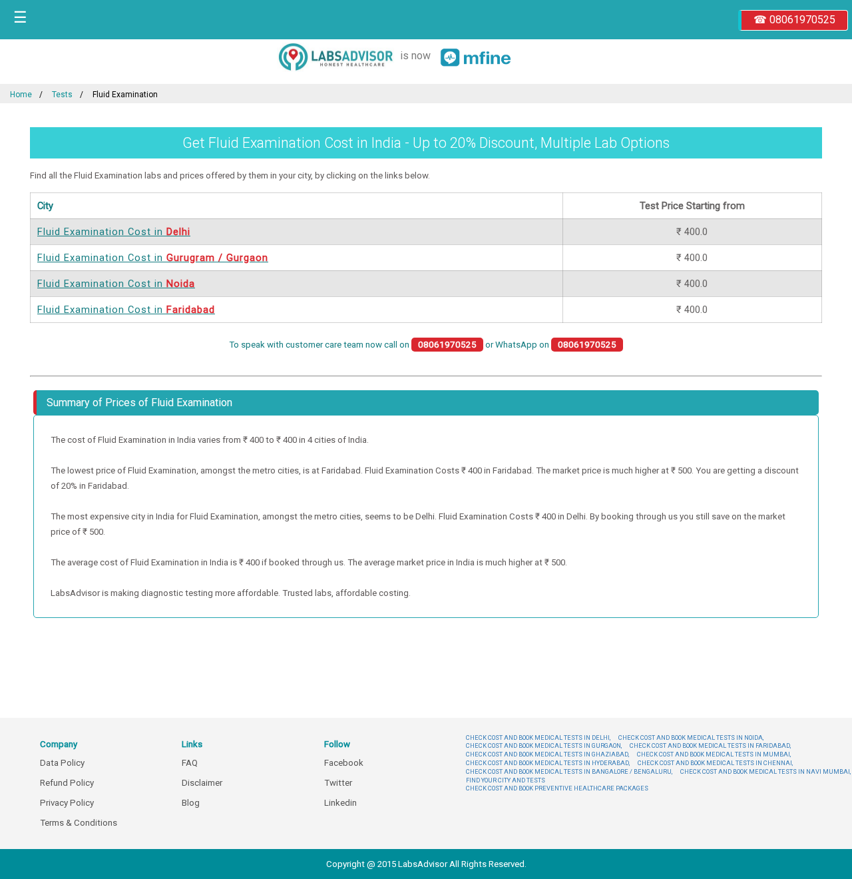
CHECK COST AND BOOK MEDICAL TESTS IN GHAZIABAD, (547, 754)
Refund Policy (67, 783)
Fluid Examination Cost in (113, 232)
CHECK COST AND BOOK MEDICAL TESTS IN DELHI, (538, 737)
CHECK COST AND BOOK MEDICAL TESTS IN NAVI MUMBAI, (765, 771)
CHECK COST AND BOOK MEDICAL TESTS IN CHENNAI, (715, 762)
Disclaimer (202, 783)
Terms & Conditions (78, 823)
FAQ (190, 763)
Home (21, 94)
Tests (62, 94)
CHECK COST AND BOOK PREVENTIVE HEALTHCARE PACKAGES (557, 788)
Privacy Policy (67, 803)
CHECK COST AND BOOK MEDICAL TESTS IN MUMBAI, (714, 754)
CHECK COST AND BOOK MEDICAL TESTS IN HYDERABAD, (548, 762)
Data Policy (62, 763)
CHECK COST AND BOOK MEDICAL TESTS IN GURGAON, (544, 745)
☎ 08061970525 (794, 19)
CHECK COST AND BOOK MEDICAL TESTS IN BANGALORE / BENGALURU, (569, 771)
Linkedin (340, 803)
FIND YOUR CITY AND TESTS (505, 780)
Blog (191, 803)
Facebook (343, 763)
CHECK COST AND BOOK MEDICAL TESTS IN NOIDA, (690, 737)
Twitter (338, 783)
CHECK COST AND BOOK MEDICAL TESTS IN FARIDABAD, (710, 745)
